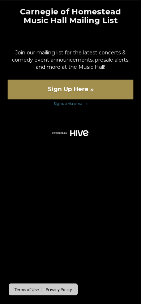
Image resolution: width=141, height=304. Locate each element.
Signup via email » (70, 103)
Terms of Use (26, 289)
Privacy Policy (59, 289)
